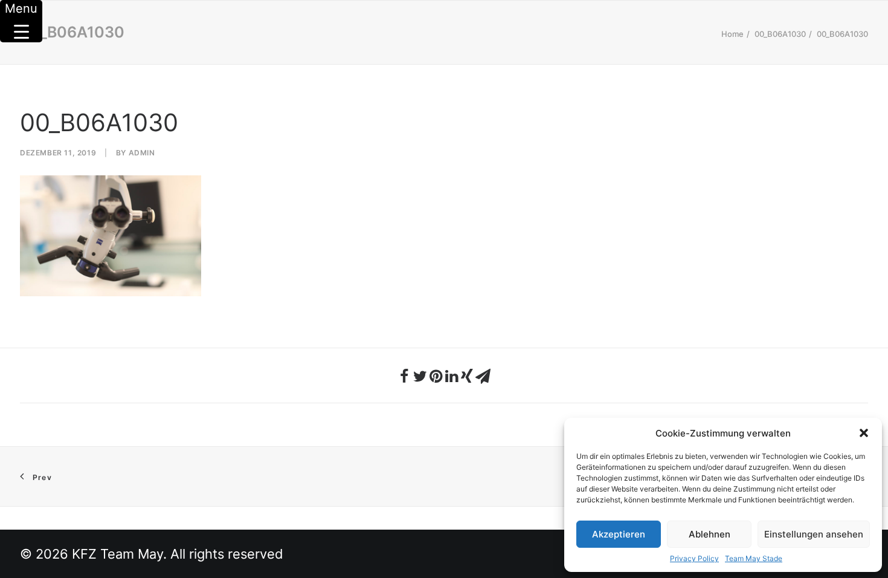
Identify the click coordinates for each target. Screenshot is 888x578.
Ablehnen (709, 534)
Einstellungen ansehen (813, 534)
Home (732, 34)
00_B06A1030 (780, 34)
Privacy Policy (694, 558)
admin (142, 152)
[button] (864, 433)
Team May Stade (753, 558)
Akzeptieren (618, 534)
